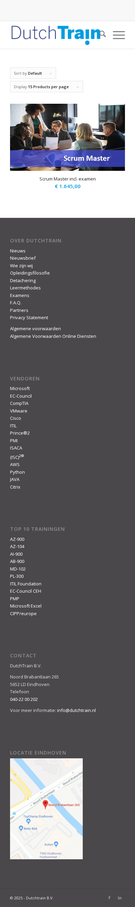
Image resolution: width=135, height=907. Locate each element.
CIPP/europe (23, 613)
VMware (18, 411)
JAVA (14, 479)
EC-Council (21, 396)
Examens (19, 295)
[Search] (99, 35)
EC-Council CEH (25, 591)
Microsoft (20, 388)
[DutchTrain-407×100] (56, 35)
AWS (15, 464)
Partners (19, 310)
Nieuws (18, 251)
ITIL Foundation (26, 584)
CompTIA (19, 403)
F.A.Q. (15, 302)
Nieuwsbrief (23, 258)
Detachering (23, 280)
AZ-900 (17, 539)
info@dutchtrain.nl (76, 710)
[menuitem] (99, 35)
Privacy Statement (29, 317)
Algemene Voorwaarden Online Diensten (53, 336)
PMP (14, 598)
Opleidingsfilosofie (30, 273)
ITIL (13, 426)
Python (17, 472)
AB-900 (17, 561)
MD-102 (18, 569)
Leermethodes (25, 288)
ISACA (16, 448)
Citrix (15, 487)
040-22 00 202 (24, 699)
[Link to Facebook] (109, 897)
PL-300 (17, 576)
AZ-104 (17, 546)
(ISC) (17, 457)
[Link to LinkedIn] (120, 897)
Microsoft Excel (26, 606)
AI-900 (16, 554)
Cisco (15, 418)
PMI (14, 440)
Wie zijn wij (21, 265)
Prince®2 (20, 433)
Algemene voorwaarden (35, 328)
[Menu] (115, 35)
